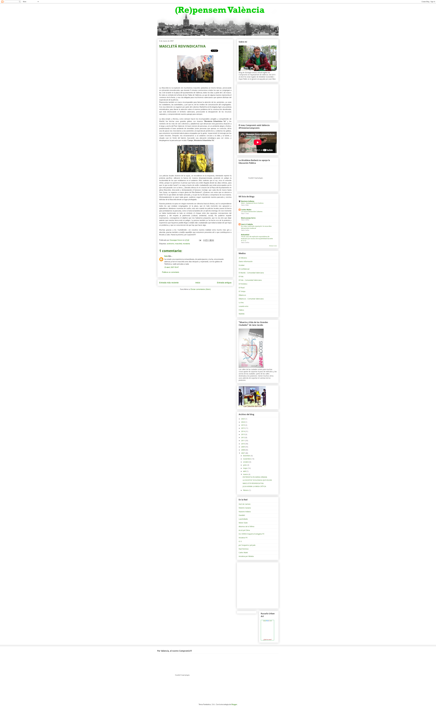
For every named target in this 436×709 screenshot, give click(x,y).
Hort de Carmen (244, 504)
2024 (243, 422)
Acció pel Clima (244, 530)
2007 (243, 453)
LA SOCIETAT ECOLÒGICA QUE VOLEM (257, 480)
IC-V (240, 541)
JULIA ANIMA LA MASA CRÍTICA (254, 486)
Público (241, 310)
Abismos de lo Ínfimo (246, 526)
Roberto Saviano (245, 508)
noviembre (247, 459)
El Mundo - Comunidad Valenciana (251, 273)
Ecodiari (241, 265)
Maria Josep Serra (248, 218)
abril (245, 471)
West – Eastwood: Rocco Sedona (252, 203)
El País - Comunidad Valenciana (250, 280)
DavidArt (242, 515)
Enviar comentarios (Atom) (201, 289)
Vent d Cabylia (247, 224)
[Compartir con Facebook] (211, 240)
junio (245, 465)
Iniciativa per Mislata (246, 556)
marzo (245, 474)
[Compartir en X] (208, 240)
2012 (243, 437)
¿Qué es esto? (267, 639)
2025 (243, 419)
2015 (243, 428)
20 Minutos (243, 258)
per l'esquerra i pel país (247, 545)
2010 (243, 444)
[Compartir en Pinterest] (213, 240)
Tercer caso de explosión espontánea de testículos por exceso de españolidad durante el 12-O (257, 238)
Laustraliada (243, 519)
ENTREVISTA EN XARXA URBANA (255, 477)
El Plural (241, 288)
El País (241, 276)
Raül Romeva (243, 549)
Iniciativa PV (243, 538)
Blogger (234, 704)
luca (166, 256)
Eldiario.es (242, 295)
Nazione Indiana (247, 201)
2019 (243, 425)
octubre (246, 462)
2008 (243, 450)
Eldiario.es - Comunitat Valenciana (251, 299)
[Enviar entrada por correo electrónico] (200, 240)
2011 (243, 440)
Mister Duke (243, 523)
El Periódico (243, 284)
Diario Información (246, 261)
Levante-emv (243, 306)
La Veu (241, 302)
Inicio (197, 283)
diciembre (247, 456)
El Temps (242, 291)
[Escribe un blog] (206, 240)
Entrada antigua (224, 283)
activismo (170, 244)
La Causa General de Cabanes (252, 211)
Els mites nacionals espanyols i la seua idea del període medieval (256, 227)
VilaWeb (241, 314)
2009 (243, 447)
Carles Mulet (246, 210)
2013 (243, 434)
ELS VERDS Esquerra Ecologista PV (251, 534)
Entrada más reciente (169, 283)
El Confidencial (244, 269)
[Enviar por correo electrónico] (204, 240)
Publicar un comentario (170, 272)
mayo (245, 468)
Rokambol (245, 235)
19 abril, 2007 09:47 (171, 267)
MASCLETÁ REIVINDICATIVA (253, 483)
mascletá (178, 244)
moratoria (186, 244)
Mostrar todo (273, 246)
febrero (246, 490)
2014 (243, 431)
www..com (267, 620)
